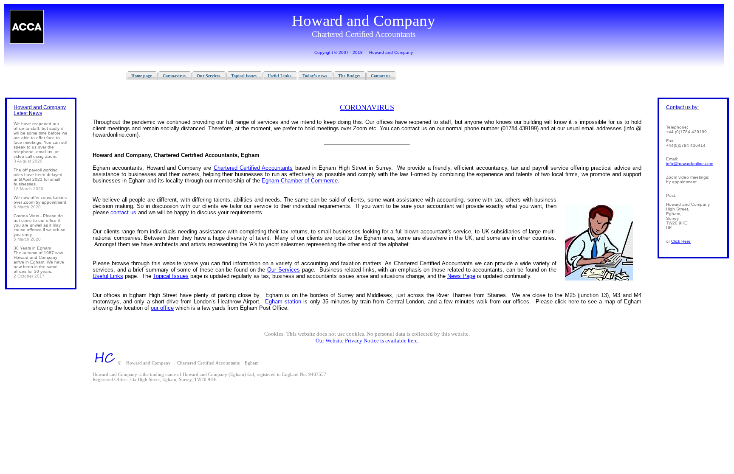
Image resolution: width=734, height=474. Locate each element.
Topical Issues (171, 276)
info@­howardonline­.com (689, 163)
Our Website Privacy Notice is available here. (367, 340)
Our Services (283, 269)
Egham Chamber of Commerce (300, 180)
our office (162, 308)
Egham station (283, 301)
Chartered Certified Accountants (253, 168)
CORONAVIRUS (367, 107)
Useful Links (108, 276)
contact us (123, 212)
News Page (461, 276)
